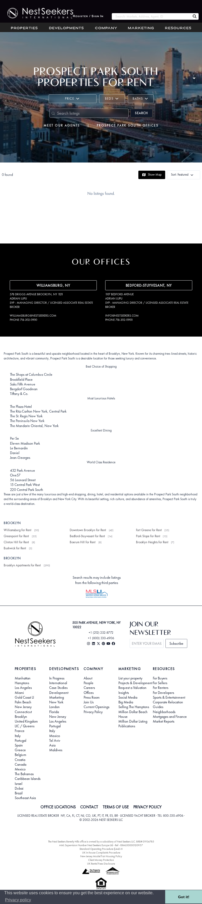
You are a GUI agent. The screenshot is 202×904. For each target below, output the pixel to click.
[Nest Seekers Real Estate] (36, 13)
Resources (178, 28)
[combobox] (151, 16)
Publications (126, 726)
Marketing (141, 28)
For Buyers (160, 678)
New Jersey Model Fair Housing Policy (101, 856)
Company (106, 28)
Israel (18, 783)
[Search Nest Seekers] (194, 16)
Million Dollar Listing (132, 721)
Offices (89, 692)
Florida (54, 711)
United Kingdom (26, 721)
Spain (19, 745)
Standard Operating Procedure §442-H (101, 849)
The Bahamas (24, 773)
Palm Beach (23, 702)
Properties (24, 28)
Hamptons (22, 682)
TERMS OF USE (116, 807)
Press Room (92, 697)
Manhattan (23, 678)
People (88, 682)
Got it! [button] (183, 897)
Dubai (19, 788)
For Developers (163, 692)
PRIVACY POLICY (147, 807)
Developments (66, 28)
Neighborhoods (164, 711)
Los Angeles (23, 687)
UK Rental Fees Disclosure (101, 863)
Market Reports (163, 721)
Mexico (20, 769)
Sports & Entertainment (169, 697)
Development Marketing (58, 695)
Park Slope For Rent (148, 536)
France (19, 730)
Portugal (20, 740)
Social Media (127, 697)
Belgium (20, 754)
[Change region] (193, 77)
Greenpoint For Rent (16, 536)
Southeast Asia (25, 797)
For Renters (160, 687)
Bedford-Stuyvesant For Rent (87, 536)
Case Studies (58, 687)
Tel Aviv (54, 740)
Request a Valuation (132, 687)
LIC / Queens (24, 726)
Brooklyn (21, 716)
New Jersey (23, 706)
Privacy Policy (93, 711)
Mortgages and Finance (170, 716)
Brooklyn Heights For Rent (152, 542)
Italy (18, 735)
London (54, 706)
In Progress (56, 678)
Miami (19, 692)
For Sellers (160, 682)
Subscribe (176, 643)
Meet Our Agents (62, 125)
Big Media (125, 702)
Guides (158, 706)
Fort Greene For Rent (149, 530)
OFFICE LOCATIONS (58, 807)
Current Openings (96, 706)
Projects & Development (135, 682)
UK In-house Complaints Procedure (101, 852)
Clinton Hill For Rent (16, 542)
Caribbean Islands (28, 778)
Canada (20, 764)
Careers (89, 687)
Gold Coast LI (24, 697)
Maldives (55, 750)
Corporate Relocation (168, 702)
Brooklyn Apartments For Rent (22, 565)
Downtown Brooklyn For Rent (88, 530)
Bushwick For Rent (15, 548)
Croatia (20, 759)
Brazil (19, 793)
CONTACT (89, 807)
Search (141, 113)
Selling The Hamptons (133, 706)
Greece (20, 750)
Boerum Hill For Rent (82, 542)
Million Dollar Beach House (133, 714)
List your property (130, 678)
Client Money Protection (101, 860)
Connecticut (23, 711)
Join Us (89, 702)
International (58, 682)
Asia (52, 745)
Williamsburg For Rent (17, 530)
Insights (123, 692)
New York (56, 702)
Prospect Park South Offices (127, 125)
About (88, 678)
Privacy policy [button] (18, 900)
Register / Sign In (88, 16)
